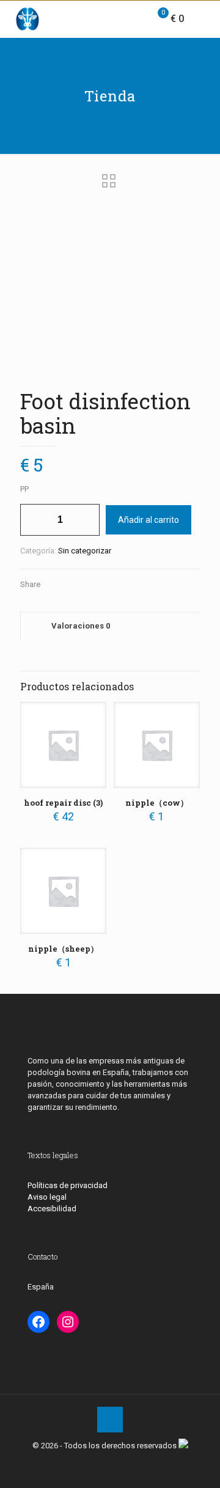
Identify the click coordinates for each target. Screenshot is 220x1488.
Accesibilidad (52, 1208)
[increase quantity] (86, 520)
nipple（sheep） (63, 948)
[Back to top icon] (110, 1419)
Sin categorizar (84, 550)
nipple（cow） (156, 802)
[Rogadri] (27, 19)
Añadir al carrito (148, 520)
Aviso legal (47, 1197)
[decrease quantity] (34, 520)
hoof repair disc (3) (63, 802)
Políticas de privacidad (68, 1185)
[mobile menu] (203, 19)
